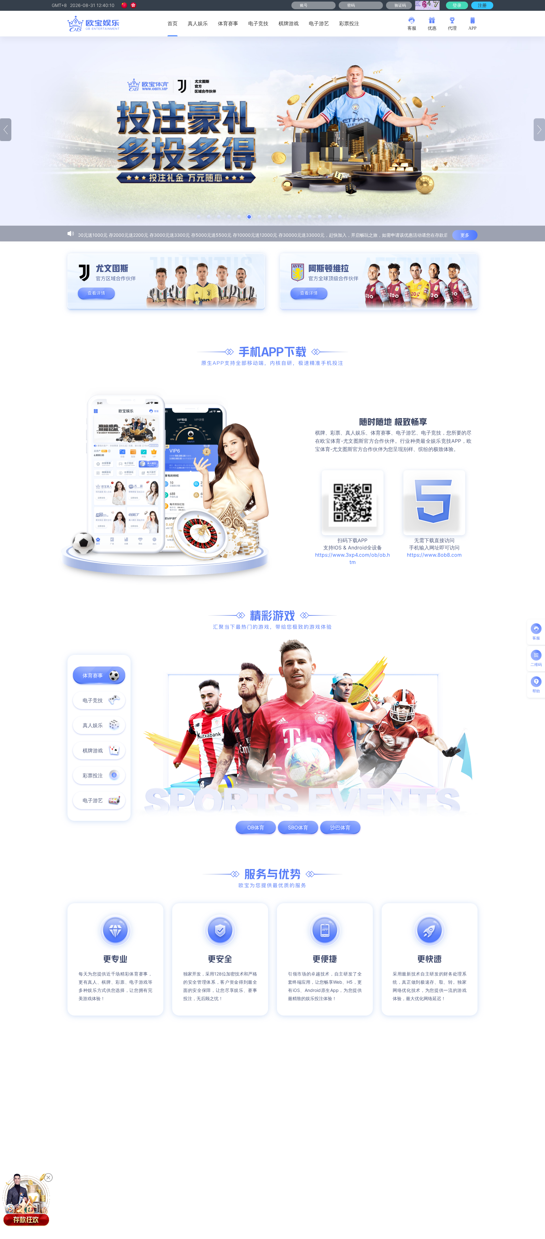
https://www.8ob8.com (434, 555)
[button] (199, 217)
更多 (464, 235)
